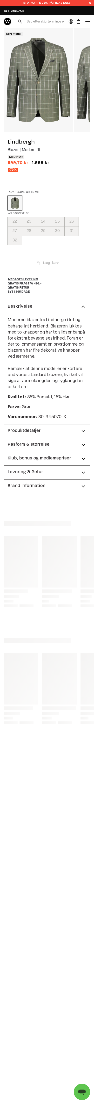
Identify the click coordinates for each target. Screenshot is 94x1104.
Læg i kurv (51, 263)
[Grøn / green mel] (15, 203)
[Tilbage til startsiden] (7, 21)
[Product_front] (38, 80)
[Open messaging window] (82, 1092)
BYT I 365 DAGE (14, 11)
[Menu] (87, 21)
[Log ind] (71, 21)
